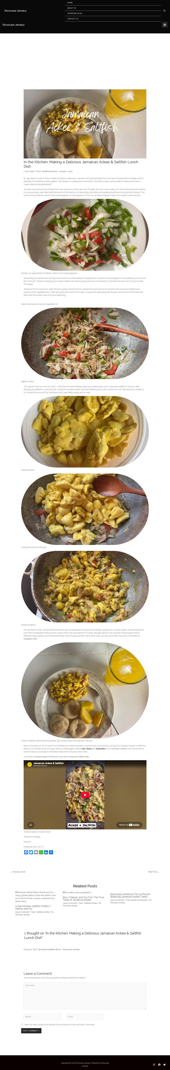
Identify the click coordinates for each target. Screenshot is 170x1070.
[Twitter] (164, 1065)
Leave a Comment (22, 912)
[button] (164, 10)
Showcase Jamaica (15, 10)
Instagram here (30, 639)
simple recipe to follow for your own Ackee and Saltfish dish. (62, 756)
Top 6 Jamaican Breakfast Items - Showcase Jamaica (56, 949)
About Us (71, 8)
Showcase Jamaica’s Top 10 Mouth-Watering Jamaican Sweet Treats (130, 895)
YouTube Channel (119, 749)
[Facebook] (159, 1065)
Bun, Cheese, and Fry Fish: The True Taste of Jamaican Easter (83, 898)
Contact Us (72, 18)
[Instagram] (154, 1065)
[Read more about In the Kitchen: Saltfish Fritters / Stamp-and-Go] (37, 897)
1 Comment (29, 171)
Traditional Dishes (49, 171)
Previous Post (18, 872)
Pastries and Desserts (139, 900)
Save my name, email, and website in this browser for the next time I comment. (60, 1024)
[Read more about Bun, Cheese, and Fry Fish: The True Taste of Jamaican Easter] (77, 892)
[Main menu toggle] (165, 25)
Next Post (153, 872)
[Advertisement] (85, 52)
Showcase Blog (74, 13)
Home (70, 2)
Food (38, 171)
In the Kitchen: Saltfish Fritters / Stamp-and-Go (33, 907)
